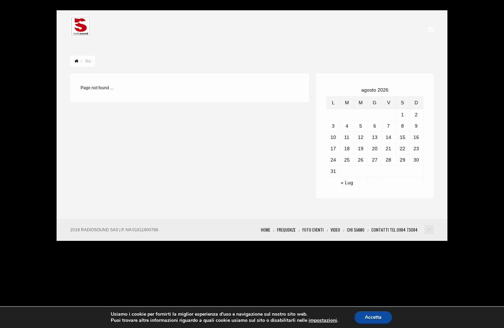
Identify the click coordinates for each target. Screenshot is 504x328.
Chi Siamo (355, 230)
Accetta (373, 317)
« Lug (347, 182)
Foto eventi (313, 230)
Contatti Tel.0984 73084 (394, 230)
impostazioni (323, 320)
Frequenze (286, 230)
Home (265, 230)
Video (335, 230)
